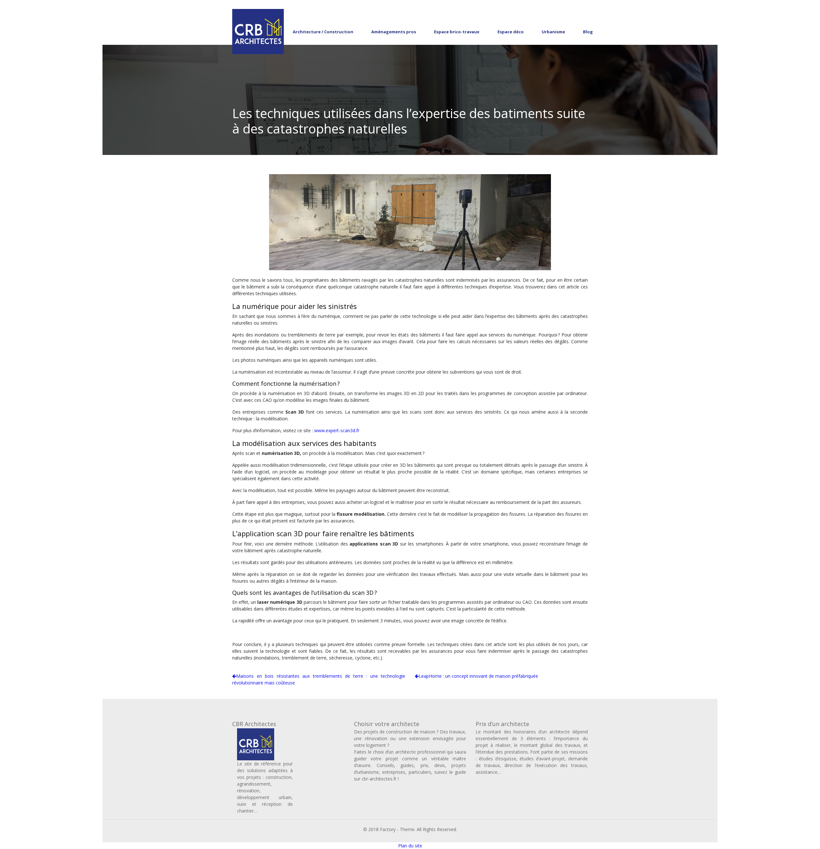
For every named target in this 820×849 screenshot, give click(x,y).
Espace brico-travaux (457, 32)
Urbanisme (553, 32)
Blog (588, 32)
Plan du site (410, 846)
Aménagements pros (393, 32)
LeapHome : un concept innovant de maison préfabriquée (478, 676)
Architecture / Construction (323, 32)
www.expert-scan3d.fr (336, 430)
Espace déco (510, 32)
